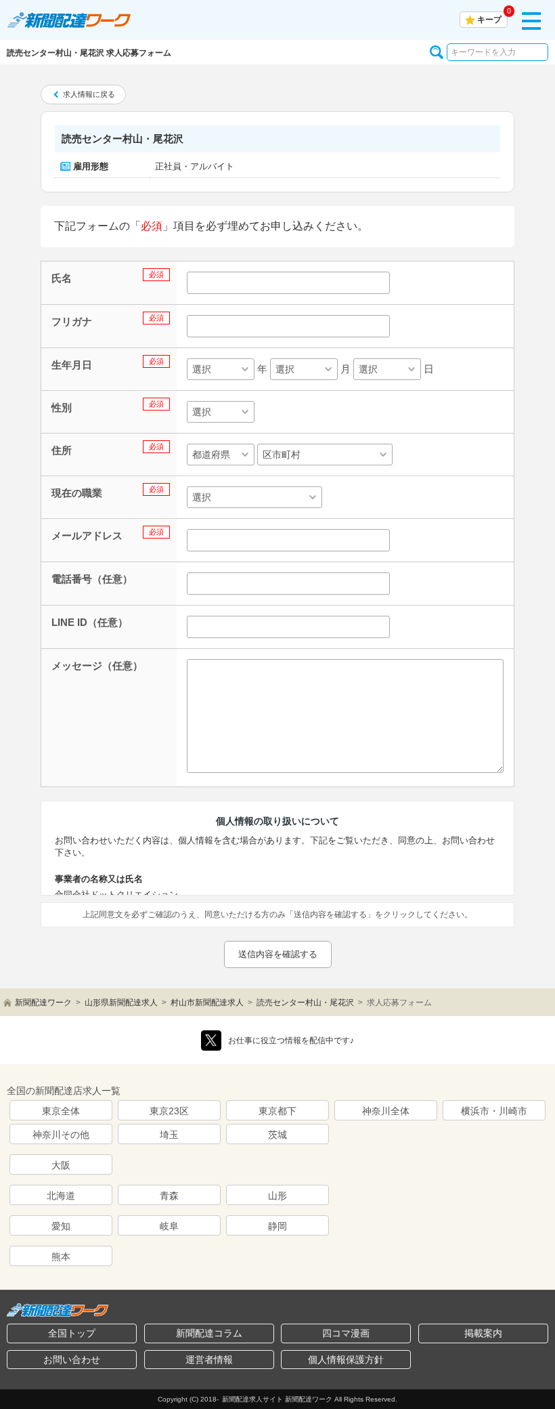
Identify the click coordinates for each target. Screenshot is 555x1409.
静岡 (277, 1226)
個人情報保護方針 (346, 1359)
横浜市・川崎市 (494, 1111)
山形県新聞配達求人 (121, 1002)
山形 (277, 1195)
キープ (489, 19)
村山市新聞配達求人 (207, 1002)
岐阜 (169, 1226)
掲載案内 (483, 1333)
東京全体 (61, 1111)
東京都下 (277, 1111)
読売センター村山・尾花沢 (305, 1002)
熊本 (60, 1256)
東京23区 (169, 1111)
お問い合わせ (71, 1359)
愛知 (60, 1226)
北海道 (61, 1195)
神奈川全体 (385, 1111)
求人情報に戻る (89, 94)
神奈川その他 (60, 1134)
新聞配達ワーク (43, 1002)
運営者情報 (209, 1359)
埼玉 (169, 1134)
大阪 (60, 1165)
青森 (169, 1195)
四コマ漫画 (346, 1333)
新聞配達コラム (209, 1333)
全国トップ (71, 1333)
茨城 (277, 1134)
